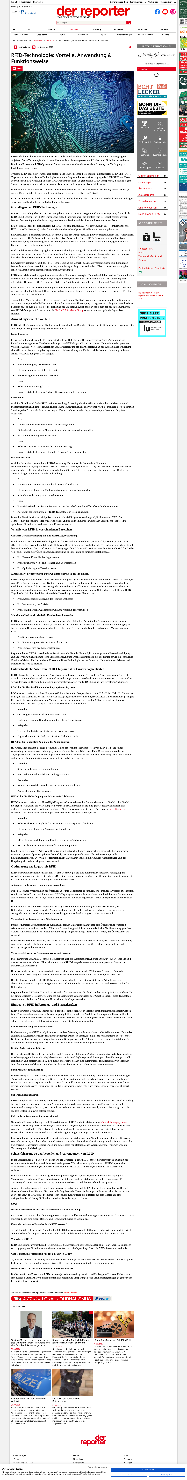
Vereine (165, 34)
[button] (175, 2)
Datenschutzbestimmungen (97, 1467)
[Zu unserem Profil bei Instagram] (173, 12)
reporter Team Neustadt (148, 293)
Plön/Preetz (119, 29)
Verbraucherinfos (145, 34)
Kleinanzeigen (166, 2)
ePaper (16, 1459)
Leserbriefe (83, 34)
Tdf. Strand (142, 29)
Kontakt (14, 2)
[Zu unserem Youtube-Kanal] (165, 12)
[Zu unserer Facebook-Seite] (157, 12)
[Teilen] (130, 47)
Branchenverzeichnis (119, 2)
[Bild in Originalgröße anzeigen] (72, 112)
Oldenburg (96, 29)
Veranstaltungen (124, 34)
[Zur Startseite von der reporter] (93, 11)
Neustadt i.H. (145, 248)
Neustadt (74, 29)
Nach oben (20, 1306)
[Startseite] (14, 29)
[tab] (17, 68)
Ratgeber (165, 29)
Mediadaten (25, 2)
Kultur (62, 34)
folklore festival (21, 34)
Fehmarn (51, 29)
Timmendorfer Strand (150, 256)
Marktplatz (153, 2)
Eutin (28, 29)
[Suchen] (129, 22)
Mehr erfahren (70, 1292)
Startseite (38, 40)
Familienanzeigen (138, 2)
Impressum (38, 2)
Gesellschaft (42, 34)
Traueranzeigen (19, 1455)
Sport (103, 34)
